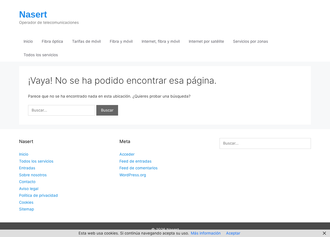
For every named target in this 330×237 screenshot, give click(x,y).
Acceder (126, 154)
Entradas (27, 168)
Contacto (27, 181)
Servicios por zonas (250, 41)
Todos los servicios (41, 55)
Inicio (28, 41)
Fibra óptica (52, 41)
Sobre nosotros (33, 175)
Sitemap (26, 209)
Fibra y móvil (121, 41)
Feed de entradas (135, 161)
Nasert (33, 14)
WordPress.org (132, 175)
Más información (206, 233)
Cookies (26, 202)
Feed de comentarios (138, 168)
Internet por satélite (206, 41)
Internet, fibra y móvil (161, 41)
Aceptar (233, 233)
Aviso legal (28, 188)
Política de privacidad (38, 195)
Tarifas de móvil (86, 41)
